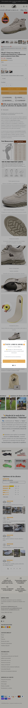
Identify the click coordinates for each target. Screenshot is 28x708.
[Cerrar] (24, 341)
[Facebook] (13, 365)
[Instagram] (14, 365)
